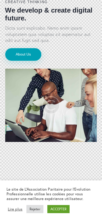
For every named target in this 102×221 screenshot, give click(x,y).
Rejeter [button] (35, 209)
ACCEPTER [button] (58, 209)
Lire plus (15, 209)
